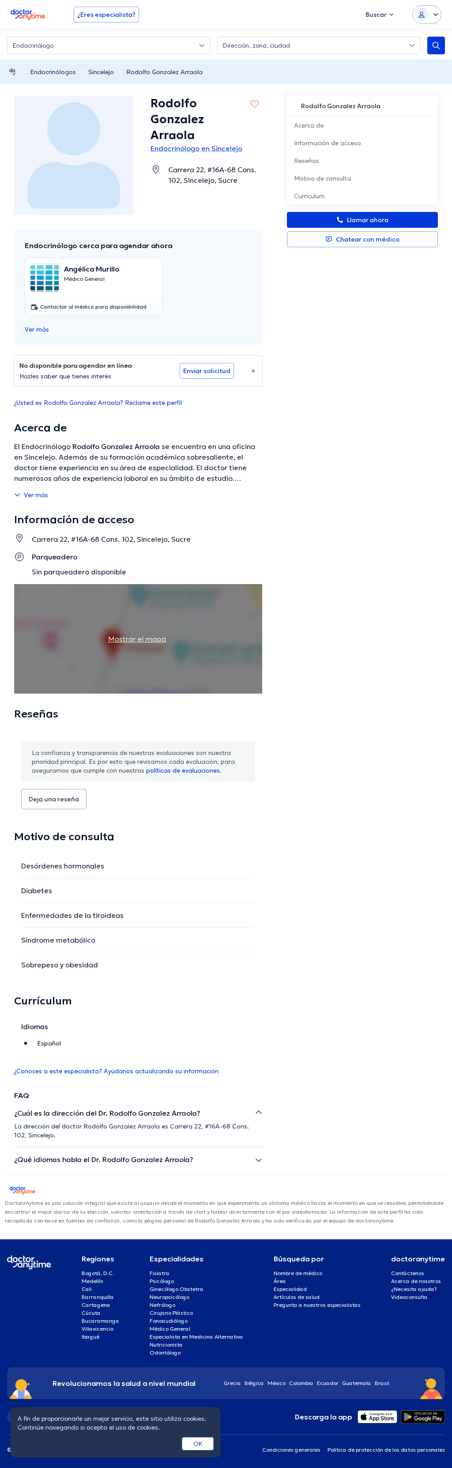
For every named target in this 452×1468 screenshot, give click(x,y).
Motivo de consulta (322, 178)
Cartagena (96, 1305)
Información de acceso (327, 143)
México (276, 1383)
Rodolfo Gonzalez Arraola (164, 72)
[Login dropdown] (426, 14)
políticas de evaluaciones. (184, 770)
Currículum (309, 196)
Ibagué (90, 1336)
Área (280, 1281)
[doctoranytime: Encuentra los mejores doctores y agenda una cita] (12, 72)
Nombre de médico (298, 1273)
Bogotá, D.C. (98, 1273)
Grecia (232, 1383)
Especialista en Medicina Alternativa (196, 1336)
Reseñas (306, 161)
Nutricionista (166, 1344)
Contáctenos (407, 1273)
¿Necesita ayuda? (414, 1289)
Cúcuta (91, 1313)
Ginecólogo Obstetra (176, 1289)
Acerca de (309, 125)
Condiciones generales (291, 1449)
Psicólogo (162, 1281)
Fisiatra (160, 1273)
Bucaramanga (100, 1320)
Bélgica (254, 1383)
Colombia (301, 1383)
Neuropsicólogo (169, 1297)
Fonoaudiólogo (169, 1320)
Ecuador (328, 1383)
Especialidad (290, 1289)
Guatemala (356, 1383)
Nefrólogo (162, 1305)
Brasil (382, 1383)
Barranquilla (98, 1297)
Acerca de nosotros (416, 1281)
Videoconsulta (409, 1297)
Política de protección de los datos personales (386, 1449)
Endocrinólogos (53, 72)
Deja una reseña (54, 799)
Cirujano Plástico (171, 1313)
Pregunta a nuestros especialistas (317, 1305)
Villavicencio (97, 1328)
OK (198, 1444)
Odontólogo (165, 1352)
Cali (87, 1289)
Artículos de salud (297, 1297)
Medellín (92, 1281)
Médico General (170, 1328)
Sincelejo (101, 72)
